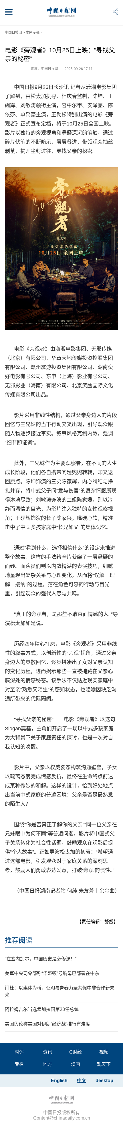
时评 (19, 1052)
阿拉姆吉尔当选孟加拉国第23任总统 (42, 1009)
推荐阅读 (18, 940)
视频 (103, 1052)
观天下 (104, 1064)
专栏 (19, 1064)
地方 (47, 1064)
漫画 (75, 1064)
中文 (81, 1080)
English (59, 1080)
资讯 (47, 1052)
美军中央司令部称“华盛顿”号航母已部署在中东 (52, 973)
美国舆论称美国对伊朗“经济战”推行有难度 (47, 1024)
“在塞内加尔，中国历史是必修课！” (40, 958)
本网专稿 (32, 33)
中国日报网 (13, 33)
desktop (104, 1080)
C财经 (75, 1052)
